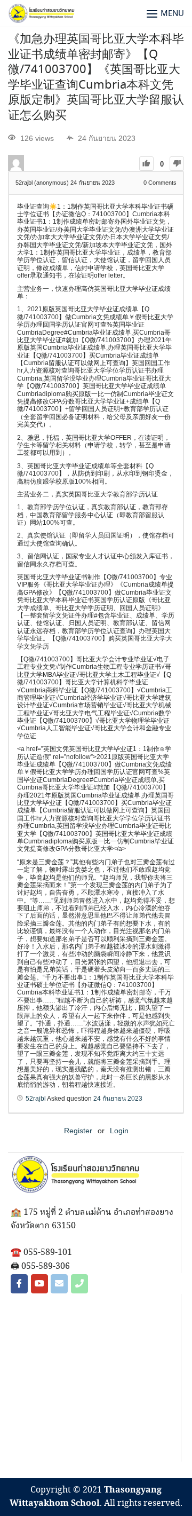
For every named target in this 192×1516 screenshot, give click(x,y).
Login (119, 1130)
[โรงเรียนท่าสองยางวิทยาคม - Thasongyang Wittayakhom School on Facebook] (19, 1283)
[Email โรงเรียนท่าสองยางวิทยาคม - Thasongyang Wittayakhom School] (59, 1283)
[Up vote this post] (146, 163)
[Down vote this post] (177, 163)
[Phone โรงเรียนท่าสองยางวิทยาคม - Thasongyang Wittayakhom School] (79, 1283)
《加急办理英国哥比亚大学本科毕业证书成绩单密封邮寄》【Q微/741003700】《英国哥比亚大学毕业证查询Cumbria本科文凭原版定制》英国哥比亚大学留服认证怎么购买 (96, 77)
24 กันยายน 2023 (117, 1098)
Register (78, 1130)
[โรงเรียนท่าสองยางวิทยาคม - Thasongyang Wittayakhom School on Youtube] (39, 1283)
